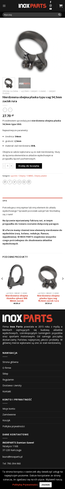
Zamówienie (9, 414)
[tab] (32, 201)
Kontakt (6, 391)
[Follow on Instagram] (51, 5)
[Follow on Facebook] (51, 2)
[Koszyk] (60, 5)
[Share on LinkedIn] (29, 182)
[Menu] (4, 5)
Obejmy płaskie (40, 176)
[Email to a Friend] (19, 182)
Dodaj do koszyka (28, 165)
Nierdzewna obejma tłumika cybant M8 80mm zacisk (17, 298)
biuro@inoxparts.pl (12, 456)
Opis (4, 201)
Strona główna (10, 91)
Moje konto (8, 408)
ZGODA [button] (46, 484)
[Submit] (59, 14)
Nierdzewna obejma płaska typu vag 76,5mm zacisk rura (48, 298)
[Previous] (8, 49)
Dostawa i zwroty (12, 385)
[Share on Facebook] (10, 182)
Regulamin (8, 379)
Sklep (5, 373)
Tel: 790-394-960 (11, 463)
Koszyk (6, 420)
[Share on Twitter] (14, 182)
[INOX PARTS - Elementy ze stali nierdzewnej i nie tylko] (32, 6)
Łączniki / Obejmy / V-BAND (33, 91)
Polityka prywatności (13, 426)
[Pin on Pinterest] (24, 182)
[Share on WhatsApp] (5, 182)
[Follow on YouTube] (51, 9)
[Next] (57, 49)
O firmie (6, 367)
